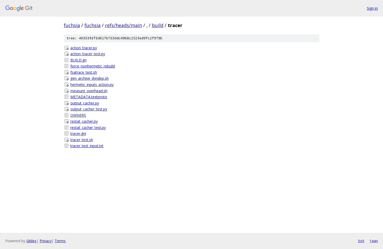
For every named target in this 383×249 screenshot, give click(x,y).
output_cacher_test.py (88, 109)
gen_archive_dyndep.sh (89, 78)
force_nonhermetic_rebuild (92, 66)
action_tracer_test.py (87, 53)
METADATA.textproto (88, 96)
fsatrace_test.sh (83, 72)
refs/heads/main (123, 25)
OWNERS (78, 115)
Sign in (372, 8)
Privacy (46, 240)
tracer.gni (78, 133)
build (157, 25)
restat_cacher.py (84, 121)
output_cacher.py (84, 103)
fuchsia (72, 25)
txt (361, 240)
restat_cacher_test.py (88, 127)
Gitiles (31, 240)
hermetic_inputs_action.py (92, 84)
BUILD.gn (78, 60)
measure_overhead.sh (88, 90)
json (373, 240)
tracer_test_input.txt (86, 145)
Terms (60, 240)
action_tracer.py (83, 47)
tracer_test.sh (81, 139)
